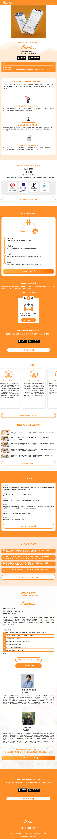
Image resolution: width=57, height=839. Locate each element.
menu (53, 2)
